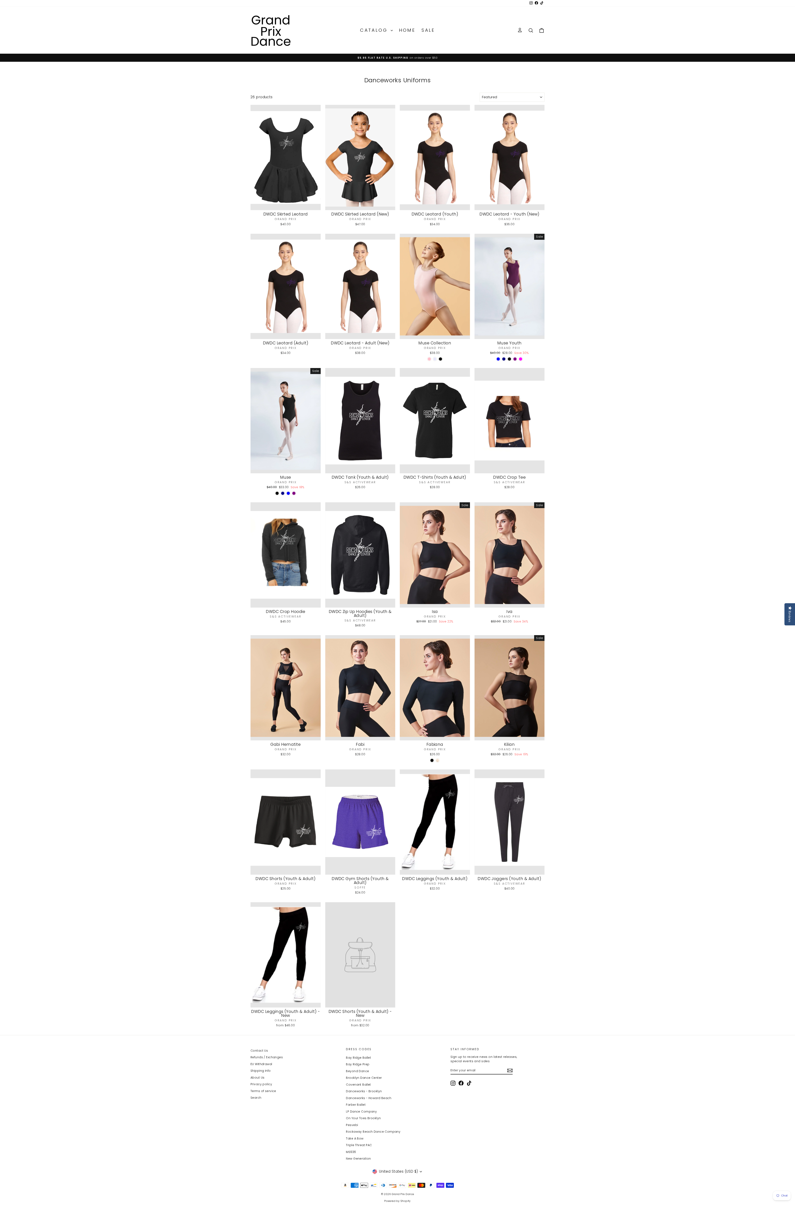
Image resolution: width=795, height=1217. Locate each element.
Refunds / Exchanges (267, 1057)
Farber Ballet (356, 1105)
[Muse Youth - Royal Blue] (498, 359)
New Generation (358, 1158)
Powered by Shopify (397, 1201)
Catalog (374, 30)
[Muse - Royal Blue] (288, 493)
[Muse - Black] (277, 493)
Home (407, 30)
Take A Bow (354, 1138)
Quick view (285, 206)
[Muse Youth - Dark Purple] (515, 359)
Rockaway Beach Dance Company (373, 1132)
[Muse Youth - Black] (509, 359)
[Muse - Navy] (283, 493)
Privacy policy (261, 1084)
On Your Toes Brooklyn (363, 1118)
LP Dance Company (361, 1111)
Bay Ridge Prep (357, 1064)
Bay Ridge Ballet (358, 1058)
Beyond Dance (357, 1071)
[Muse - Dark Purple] (294, 493)
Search (256, 1098)
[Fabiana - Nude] (438, 760)
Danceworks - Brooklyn (364, 1091)
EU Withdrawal (261, 1064)
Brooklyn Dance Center (364, 1078)
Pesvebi (352, 1125)
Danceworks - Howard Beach (368, 1098)
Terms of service (263, 1091)
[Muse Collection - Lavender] (435, 359)
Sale (428, 30)
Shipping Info (261, 1071)
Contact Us (259, 1051)
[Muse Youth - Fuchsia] (521, 359)
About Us (257, 1077)
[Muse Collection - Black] (440, 359)
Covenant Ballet (358, 1085)
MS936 (351, 1152)
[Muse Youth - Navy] (504, 359)
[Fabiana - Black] (432, 760)
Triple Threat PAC (359, 1145)
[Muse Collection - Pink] (429, 359)
